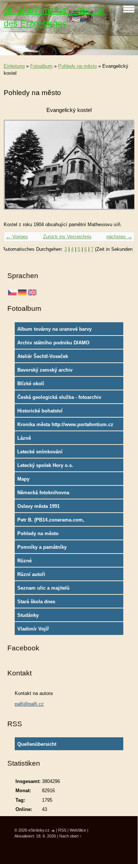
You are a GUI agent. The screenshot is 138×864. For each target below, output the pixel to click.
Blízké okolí (30, 383)
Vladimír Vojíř (33, 629)
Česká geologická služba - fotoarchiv (59, 397)
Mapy (23, 479)
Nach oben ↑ (70, 836)
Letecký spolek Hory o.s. (45, 465)
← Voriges (17, 236)
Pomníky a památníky (42, 547)
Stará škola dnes (36, 601)
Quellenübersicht (36, 744)
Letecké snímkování (40, 451)
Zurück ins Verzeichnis (67, 236)
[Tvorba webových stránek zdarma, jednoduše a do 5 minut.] (53, 830)
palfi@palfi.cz (29, 704)
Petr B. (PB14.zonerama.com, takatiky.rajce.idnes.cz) (50, 521)
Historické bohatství (40, 411)
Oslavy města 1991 (38, 506)
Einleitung (14, 66)
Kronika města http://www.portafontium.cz (65, 424)
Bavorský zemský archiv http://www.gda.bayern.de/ (47, 371)
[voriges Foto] (15, 168)
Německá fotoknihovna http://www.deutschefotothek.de (53, 494)
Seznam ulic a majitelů (43, 588)
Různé (24, 560)
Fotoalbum (41, 66)
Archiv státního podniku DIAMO (53, 342)
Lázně (24, 438)
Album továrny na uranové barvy (54, 329)
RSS (62, 830)
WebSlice (78, 830)
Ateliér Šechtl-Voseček (42, 356)
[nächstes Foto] (122, 168)
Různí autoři (31, 574)
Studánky (28, 615)
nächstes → (119, 236)
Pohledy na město (77, 66)
